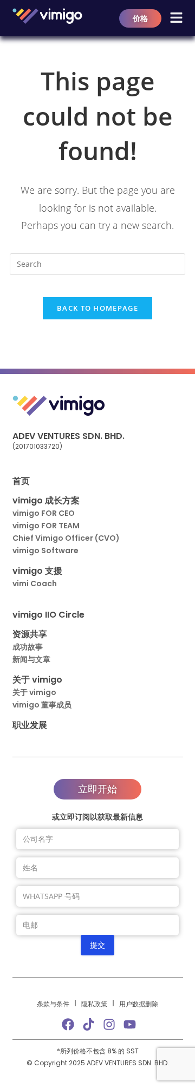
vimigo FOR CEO (43, 513)
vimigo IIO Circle (48, 614)
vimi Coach (34, 583)
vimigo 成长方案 (46, 500)
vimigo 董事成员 (42, 704)
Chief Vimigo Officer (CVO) (66, 538)
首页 (21, 481)
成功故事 (27, 646)
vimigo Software (45, 550)
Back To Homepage (97, 308)
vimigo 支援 (37, 571)
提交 (97, 945)
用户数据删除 (138, 1003)
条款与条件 (53, 1003)
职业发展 (29, 725)
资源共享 (29, 634)
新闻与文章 (31, 659)
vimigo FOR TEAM (46, 525)
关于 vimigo (37, 679)
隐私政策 (94, 1003)
